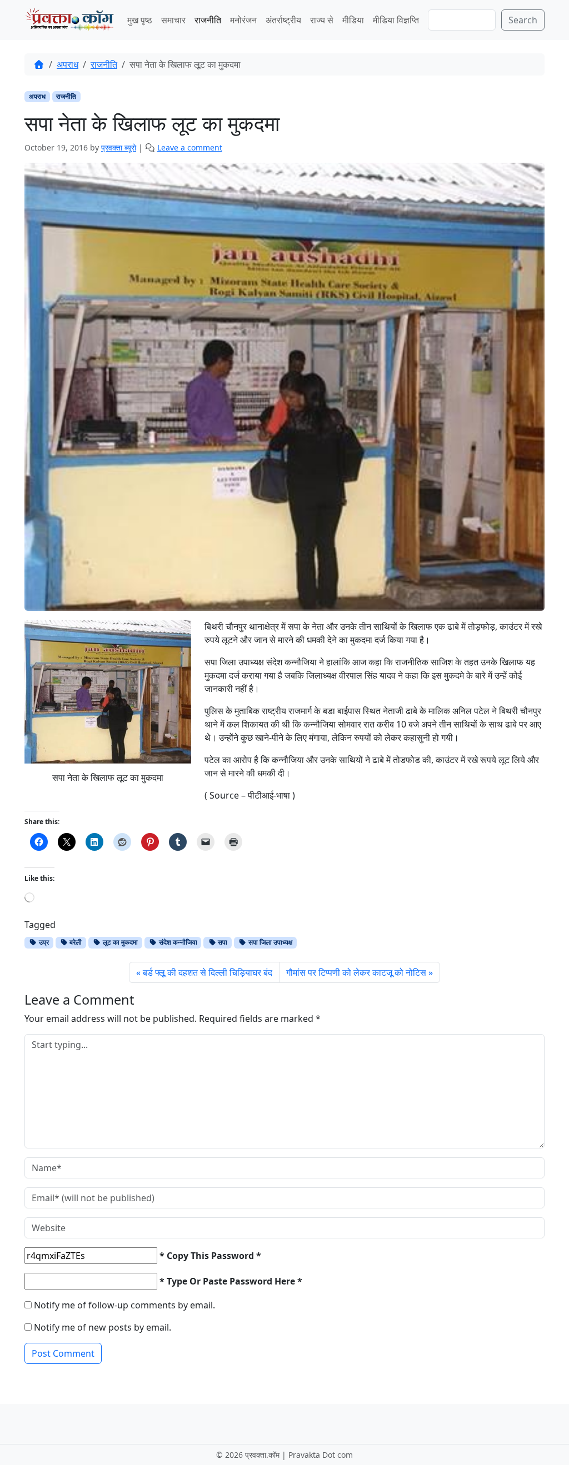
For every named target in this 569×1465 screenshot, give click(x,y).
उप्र (43, 942)
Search (522, 20)
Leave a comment (189, 147)
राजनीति (207, 20)
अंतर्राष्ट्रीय (283, 20)
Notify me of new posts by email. (102, 1327)
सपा (221, 942)
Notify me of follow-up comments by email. (124, 1305)
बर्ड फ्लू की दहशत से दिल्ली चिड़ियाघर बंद (207, 972)
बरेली (75, 942)
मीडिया (353, 20)
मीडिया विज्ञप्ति (396, 20)
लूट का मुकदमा (119, 942)
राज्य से (321, 20)
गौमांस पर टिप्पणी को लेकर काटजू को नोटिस (356, 972)
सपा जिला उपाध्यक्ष (269, 942)
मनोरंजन (243, 20)
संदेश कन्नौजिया (177, 942)
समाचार (173, 20)
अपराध (67, 64)
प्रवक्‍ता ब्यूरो (118, 147)
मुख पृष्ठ (139, 20)
